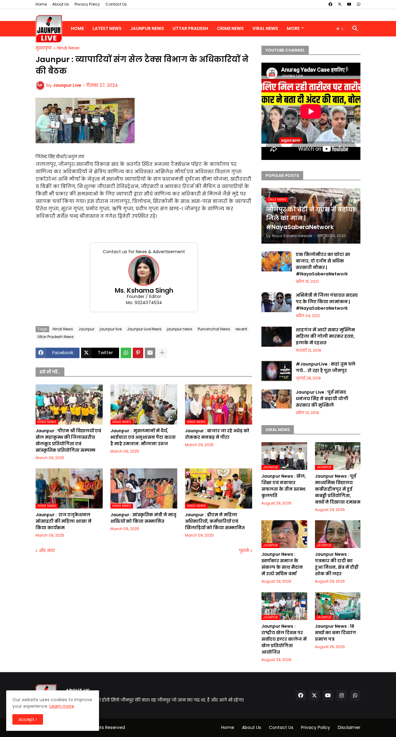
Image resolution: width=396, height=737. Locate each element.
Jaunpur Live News (144, 329)
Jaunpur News (147, 28)
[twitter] (340, 4)
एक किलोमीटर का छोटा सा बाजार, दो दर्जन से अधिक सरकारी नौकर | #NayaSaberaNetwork (323, 264)
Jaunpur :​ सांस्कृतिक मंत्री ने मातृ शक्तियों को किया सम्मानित (143, 518)
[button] (340, 29)
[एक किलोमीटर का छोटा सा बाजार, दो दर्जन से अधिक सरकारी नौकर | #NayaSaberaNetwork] (276, 261)
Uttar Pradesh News (55, 336)
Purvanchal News (214, 329)
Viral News (265, 28)
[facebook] (330, 4)
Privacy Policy (87, 4)
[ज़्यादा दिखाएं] (162, 353)
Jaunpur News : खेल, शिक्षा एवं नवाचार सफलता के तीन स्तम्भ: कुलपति (283, 486)
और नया (47, 551)
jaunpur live (111, 329)
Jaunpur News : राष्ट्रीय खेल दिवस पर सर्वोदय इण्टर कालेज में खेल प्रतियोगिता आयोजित (284, 639)
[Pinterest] (138, 353)
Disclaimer (349, 727)
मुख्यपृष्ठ (44, 48)
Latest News (107, 28)
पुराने (244, 551)
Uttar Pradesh (190, 28)
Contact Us (116, 4)
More (293, 28)
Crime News (230, 28)
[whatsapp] (358, 4)
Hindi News (68, 48)
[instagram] (341, 695)
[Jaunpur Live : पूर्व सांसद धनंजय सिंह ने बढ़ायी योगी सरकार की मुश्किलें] (276, 399)
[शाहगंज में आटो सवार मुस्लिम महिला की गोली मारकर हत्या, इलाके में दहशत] (276, 337)
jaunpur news (179, 329)
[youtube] (349, 4)
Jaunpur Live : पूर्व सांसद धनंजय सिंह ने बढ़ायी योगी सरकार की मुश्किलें (322, 398)
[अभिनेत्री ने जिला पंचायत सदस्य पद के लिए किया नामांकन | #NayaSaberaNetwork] (276, 302)
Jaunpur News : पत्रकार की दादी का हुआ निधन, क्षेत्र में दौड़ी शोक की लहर (337, 564)
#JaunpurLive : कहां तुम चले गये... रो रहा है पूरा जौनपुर (325, 367)
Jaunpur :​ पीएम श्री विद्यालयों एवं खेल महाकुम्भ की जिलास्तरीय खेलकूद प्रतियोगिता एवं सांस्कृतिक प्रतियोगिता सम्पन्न (68, 440)
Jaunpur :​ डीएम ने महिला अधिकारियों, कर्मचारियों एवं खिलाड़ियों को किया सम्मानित (215, 521)
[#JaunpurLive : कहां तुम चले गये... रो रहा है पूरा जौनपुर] (276, 371)
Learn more (62, 706)
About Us (60, 4)
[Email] (150, 353)
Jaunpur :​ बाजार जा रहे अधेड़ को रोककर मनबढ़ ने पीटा (217, 434)
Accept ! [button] (28, 719)
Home (41, 4)
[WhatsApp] (126, 353)
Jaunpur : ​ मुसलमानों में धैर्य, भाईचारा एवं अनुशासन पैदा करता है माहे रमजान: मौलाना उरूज (143, 437)
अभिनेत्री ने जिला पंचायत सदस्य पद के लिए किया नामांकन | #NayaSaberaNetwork (327, 301)
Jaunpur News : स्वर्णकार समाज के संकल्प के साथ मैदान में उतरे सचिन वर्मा (282, 564)
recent (241, 329)
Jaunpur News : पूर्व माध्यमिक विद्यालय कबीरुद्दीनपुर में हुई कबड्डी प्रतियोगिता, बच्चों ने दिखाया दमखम (337, 489)
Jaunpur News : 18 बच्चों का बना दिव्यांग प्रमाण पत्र (335, 632)
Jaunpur (86, 329)
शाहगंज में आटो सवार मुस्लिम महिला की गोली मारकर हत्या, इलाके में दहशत (325, 336)
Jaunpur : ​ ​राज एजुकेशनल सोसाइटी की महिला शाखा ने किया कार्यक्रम (64, 521)
